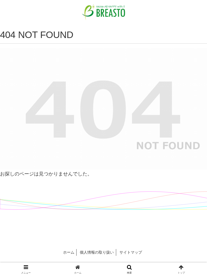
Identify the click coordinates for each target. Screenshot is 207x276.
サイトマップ (130, 252)
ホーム (68, 252)
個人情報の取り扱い (97, 252)
